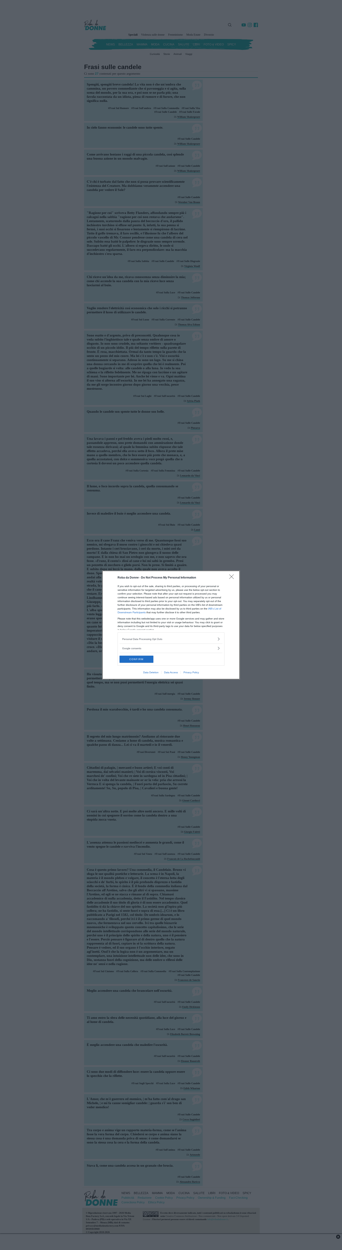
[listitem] (171, 639)
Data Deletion (151, 672)
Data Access (171, 672)
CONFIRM (136, 659)
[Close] (232, 577)
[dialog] (171, 625)
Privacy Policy (191, 672)
